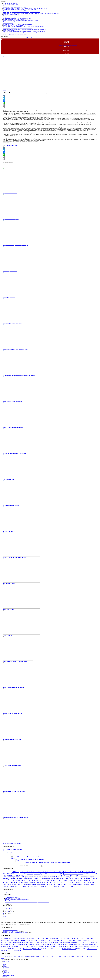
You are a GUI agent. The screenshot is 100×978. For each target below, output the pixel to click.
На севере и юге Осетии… (9, 531)
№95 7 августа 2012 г (63, 878)
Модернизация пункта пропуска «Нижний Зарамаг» (15, 817)
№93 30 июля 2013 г (31, 876)
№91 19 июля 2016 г (37, 872)
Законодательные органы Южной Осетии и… (14, 687)
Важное (4, 90)
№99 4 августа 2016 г (15, 886)
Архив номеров (7, 962)
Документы (67, 47)
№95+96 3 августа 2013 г (20, 880)
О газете (66, 41)
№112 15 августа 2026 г (16, 956)
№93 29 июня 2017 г (15, 876)
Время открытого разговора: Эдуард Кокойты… (15, 791)
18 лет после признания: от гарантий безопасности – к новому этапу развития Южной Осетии (25, 8)
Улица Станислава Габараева (10, 17)
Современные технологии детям (10, 4)
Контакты (5, 968)
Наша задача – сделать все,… (10, 583)
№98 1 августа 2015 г (81, 946)
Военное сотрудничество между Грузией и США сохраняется (17, 28)
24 (3, 913)
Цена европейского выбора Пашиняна (12, 739)
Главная (5, 966)
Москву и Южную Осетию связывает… (12, 401)
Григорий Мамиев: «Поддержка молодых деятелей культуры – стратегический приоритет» (24, 31)
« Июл (4, 916)
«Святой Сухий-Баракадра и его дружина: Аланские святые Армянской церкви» (22, 32)
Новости (66, 42)
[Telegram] (50, 98)
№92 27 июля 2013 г (68, 874)
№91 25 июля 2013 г (69, 872)
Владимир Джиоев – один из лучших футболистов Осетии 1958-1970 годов (20, 20)
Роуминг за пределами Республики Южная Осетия (15, 34)
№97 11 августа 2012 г (60, 882)
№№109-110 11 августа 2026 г (86, 956)
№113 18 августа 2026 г (27, 956)
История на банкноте (8, 23)
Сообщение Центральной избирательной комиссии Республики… (19, 375)
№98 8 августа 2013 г (49, 884)
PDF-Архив (66, 53)
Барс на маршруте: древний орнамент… (12, 843)
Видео (4, 964)
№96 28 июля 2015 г (71, 880)
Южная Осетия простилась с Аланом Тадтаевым (14, 7)
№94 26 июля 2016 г (21, 878)
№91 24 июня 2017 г (53, 872)
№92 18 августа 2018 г (34, 874)
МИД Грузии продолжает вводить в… (12, 505)
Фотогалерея (66, 50)
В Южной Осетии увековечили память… (13, 765)
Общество (66, 46)
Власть (67, 43)
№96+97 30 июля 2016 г (13, 882)
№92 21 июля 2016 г (53, 874)
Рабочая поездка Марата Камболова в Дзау (13, 25)
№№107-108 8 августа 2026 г (73, 956)
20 (8, 911)
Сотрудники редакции (8, 975)
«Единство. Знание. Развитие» (10, 3)
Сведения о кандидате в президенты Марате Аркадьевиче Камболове (19, 9)
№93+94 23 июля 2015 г (48, 876)
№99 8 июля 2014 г (30, 886)
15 (11, 910)
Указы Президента (61, 49)
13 (8, 910)
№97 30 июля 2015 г (81, 882)
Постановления (75, 49)
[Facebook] (50, 101)
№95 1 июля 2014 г (35, 878)
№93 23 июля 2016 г (55, 940)
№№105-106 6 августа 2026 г (60, 956)
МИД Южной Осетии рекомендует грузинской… (14, 453)
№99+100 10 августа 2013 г (64, 886)
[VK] (50, 96)
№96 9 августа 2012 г (55, 880)
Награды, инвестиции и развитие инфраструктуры (15, 5)
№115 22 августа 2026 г (48, 956)
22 (11, 911)
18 (5, 911)
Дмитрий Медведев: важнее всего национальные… (15, 661)
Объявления (6, 972)
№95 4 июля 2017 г (48, 878)
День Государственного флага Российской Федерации (15, 19)
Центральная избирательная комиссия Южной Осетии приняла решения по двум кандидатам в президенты (28, 10)
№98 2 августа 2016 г (21, 884)
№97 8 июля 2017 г (40, 882)
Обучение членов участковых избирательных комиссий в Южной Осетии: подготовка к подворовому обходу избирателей (31, 13)
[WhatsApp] (50, 103)
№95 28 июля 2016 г (21, 944)
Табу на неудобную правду (9, 609)
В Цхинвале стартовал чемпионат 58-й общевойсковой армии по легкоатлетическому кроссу (25, 29)
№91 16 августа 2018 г (20, 872)
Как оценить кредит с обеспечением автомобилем (15, 21)
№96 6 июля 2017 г (38, 880)
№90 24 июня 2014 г (7, 871)
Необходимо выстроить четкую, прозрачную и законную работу (18, 24)
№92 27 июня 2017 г (77, 874)
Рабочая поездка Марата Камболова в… (13, 323)
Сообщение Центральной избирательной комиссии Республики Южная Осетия (21, 12)
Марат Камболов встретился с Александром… (14, 557)
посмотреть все (6, 956)
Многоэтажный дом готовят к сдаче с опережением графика (17, 18)
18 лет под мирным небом (9, 15)
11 (5, 910)
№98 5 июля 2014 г (36, 884)
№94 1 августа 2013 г (83, 876)
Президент (61, 45)
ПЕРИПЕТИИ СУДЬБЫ (9, 30)
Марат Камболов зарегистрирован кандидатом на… (15, 349)
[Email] (50, 105)
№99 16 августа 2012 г (44, 886)
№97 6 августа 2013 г (28, 882)
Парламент (74, 45)
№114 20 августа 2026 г (37, 956)
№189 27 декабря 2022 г (12, 145)
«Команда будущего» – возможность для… (13, 713)
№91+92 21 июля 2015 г (72, 938)
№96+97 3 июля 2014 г (85, 880)
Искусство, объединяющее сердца (11, 14)
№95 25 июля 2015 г (79, 878)
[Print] (50, 107)
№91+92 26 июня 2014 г (16, 874)
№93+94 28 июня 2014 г (67, 876)
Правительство (67, 45)
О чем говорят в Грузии (8, 479)
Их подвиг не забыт (7, 635)
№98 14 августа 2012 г (67, 884)
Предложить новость (8, 973)
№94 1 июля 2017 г (43, 942)
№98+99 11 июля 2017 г (85, 884)
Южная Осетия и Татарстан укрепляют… (13, 427)
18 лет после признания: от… (10, 271)
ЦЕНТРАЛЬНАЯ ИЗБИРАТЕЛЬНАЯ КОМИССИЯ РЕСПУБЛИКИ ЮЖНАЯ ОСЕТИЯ (23, 26)
